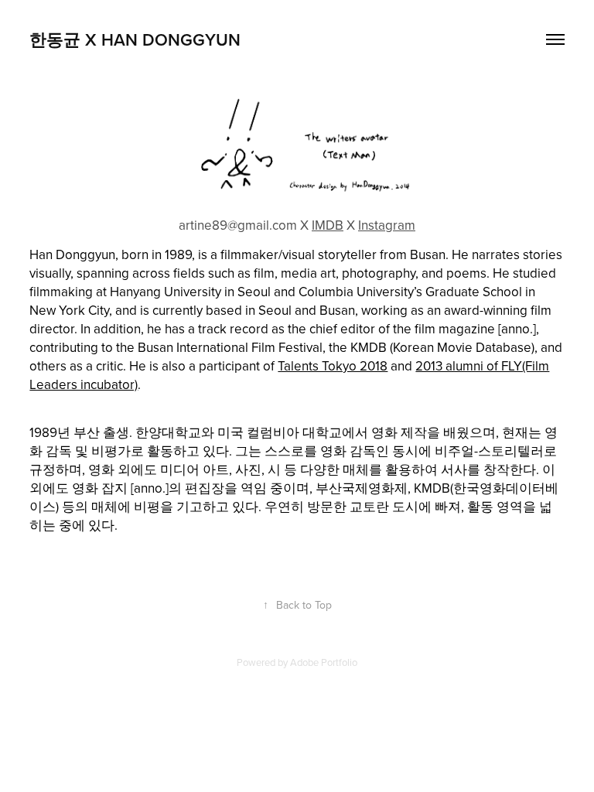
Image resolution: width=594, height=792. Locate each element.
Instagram (386, 225)
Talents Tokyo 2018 (332, 366)
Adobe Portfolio (323, 662)
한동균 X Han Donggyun (135, 39)
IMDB (327, 225)
